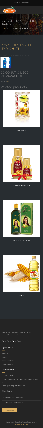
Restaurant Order (8, 361)
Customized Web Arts (21, 424)
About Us (17, 3)
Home (2, 55)
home (4, 28)
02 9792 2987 (8, 376)
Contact (4, 357)
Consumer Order (8, 364)
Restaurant (25, 3)
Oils (6, 55)
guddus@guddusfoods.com (16, 386)
